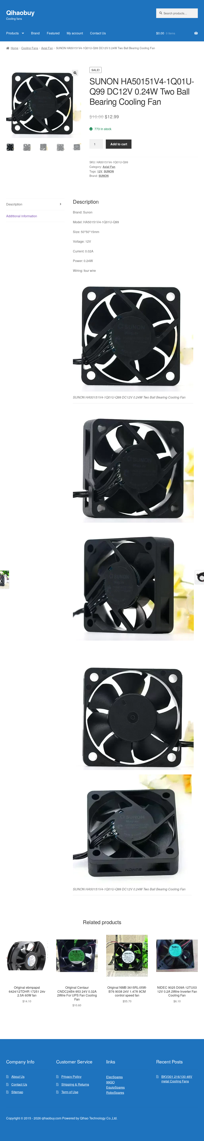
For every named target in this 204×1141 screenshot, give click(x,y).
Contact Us (98, 33)
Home (14, 48)
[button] (75, 73)
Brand (35, 33)
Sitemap (17, 1092)
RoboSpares (115, 1092)
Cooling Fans (29, 48)
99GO (110, 1082)
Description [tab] (14, 204)
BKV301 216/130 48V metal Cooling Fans (176, 1078)
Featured (53, 33)
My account (75, 33)
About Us (18, 1076)
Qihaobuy (20, 12)
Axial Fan (47, 48)
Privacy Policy (71, 1076)
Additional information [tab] (21, 216)
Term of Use (69, 1092)
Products (12, 33)
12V (99, 171)
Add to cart (118, 144)
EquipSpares (115, 1087)
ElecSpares (114, 1077)
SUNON (109, 171)
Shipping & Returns (75, 1084)
